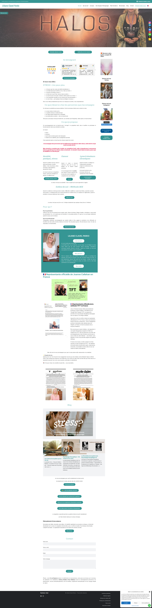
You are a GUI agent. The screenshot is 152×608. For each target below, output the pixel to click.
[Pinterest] (150, 32)
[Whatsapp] (150, 34)
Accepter (126, 602)
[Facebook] (150, 29)
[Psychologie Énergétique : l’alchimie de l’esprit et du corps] (74, 446)
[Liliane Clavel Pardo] (55, 302)
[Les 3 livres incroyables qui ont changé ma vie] (55, 447)
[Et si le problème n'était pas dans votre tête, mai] (107, 114)
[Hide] (150, 41)
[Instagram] (150, 22)
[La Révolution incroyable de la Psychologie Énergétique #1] (92, 446)
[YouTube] (41, 596)
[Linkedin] (150, 25)
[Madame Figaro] (55, 366)
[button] (149, 591)
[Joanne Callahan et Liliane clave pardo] (69, 279)
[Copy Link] (150, 39)
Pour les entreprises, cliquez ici (106, 131)
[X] (150, 27)
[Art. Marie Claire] (83, 366)
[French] (148, 6)
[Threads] (150, 37)
